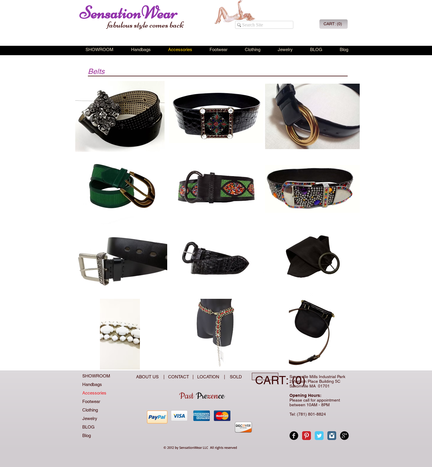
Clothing (90, 409)
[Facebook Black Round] (293, 435)
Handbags (92, 384)
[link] (333, 23)
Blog (86, 435)
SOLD (234, 376)
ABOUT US (148, 376)
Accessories (94, 392)
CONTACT (179, 376)
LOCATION (209, 376)
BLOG (88, 426)
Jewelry (89, 418)
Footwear (91, 401)
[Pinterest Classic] (306, 435)
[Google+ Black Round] (344, 435)
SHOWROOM (96, 375)
